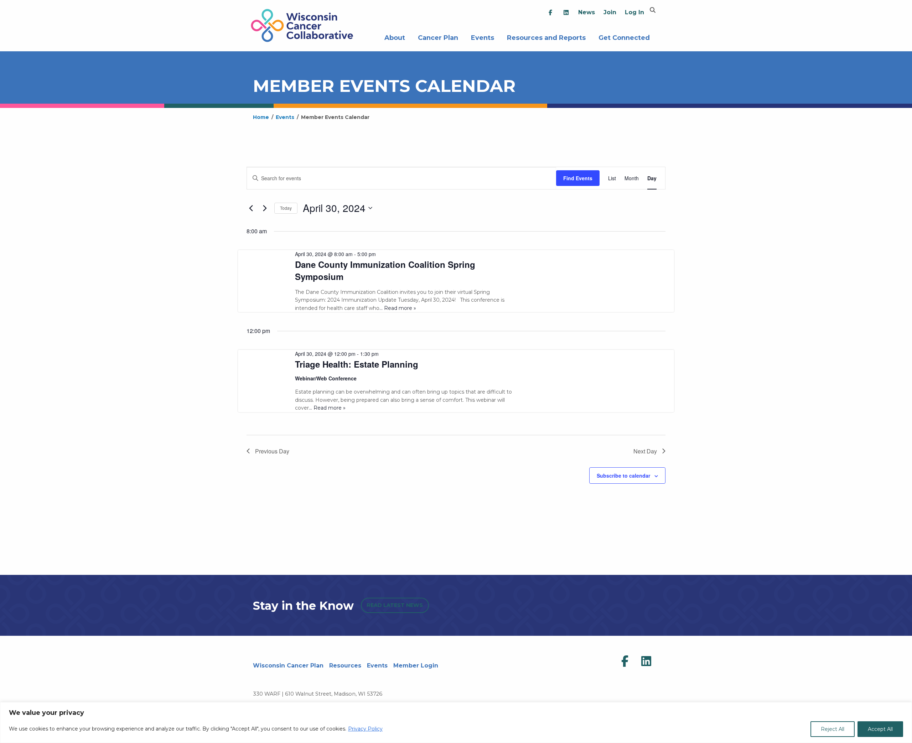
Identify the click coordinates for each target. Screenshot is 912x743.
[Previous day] (251, 208)
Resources (345, 665)
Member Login (415, 665)
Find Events (577, 178)
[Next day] (264, 208)
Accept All (880, 729)
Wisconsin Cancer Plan (288, 665)
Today (286, 208)
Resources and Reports (546, 37)
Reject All (832, 729)
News (586, 12)
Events (482, 37)
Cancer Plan (438, 37)
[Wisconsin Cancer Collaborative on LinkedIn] (646, 661)
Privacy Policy (365, 729)
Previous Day (272, 451)
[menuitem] (550, 13)
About (394, 37)
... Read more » (397, 308)
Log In (634, 12)
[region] (456, 722)
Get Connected (624, 37)
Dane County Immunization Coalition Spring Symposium (385, 270)
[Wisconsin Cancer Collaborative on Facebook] (625, 661)
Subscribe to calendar (623, 475)
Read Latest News (395, 605)
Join (609, 12)
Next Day (645, 451)
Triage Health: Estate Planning (356, 364)
